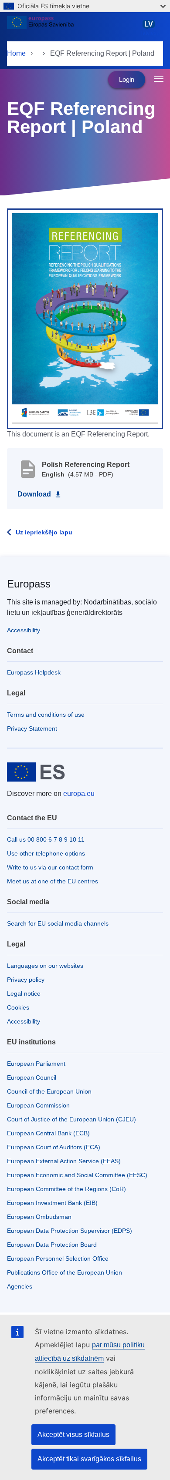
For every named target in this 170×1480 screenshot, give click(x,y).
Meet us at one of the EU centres (52, 881)
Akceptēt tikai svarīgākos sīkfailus (89, 1459)
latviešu (150, 28)
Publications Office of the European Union (64, 1272)
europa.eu (79, 793)
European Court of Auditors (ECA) (53, 1147)
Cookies (18, 1007)
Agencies (19, 1286)
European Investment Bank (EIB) (52, 1202)
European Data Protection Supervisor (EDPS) (69, 1230)
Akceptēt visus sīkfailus (73, 1434)
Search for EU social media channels (58, 923)
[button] (85, 318)
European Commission (38, 1105)
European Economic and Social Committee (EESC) (77, 1174)
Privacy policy (25, 979)
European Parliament (36, 1063)
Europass (29, 584)
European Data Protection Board (52, 1244)
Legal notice (24, 993)
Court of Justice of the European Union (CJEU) (71, 1119)
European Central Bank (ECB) (48, 1133)
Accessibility (23, 630)
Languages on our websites (45, 965)
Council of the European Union (49, 1091)
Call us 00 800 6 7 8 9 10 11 (46, 839)
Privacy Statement (32, 728)
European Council (31, 1077)
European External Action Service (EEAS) (64, 1161)
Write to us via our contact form (50, 867)
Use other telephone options (46, 853)
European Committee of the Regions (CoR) (66, 1188)
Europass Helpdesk (34, 672)
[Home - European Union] (72, 28)
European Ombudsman (39, 1216)
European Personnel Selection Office (58, 1258)
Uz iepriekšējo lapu (44, 532)
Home (16, 53)
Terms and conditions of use (46, 714)
